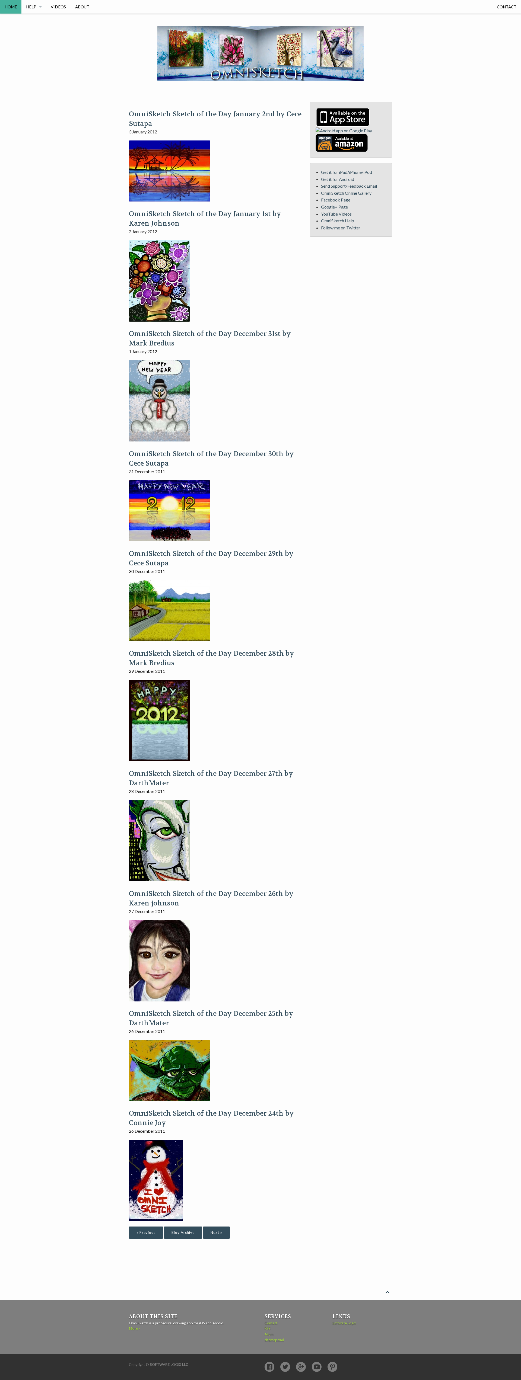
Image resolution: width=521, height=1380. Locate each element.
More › (134, 1328)
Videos (58, 6)
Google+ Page (334, 206)
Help (31, 6)
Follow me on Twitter (340, 227)
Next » (216, 1232)
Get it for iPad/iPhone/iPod (346, 172)
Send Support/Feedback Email (349, 185)
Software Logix (344, 1323)
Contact (506, 6)
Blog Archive (183, 1232)
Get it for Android (337, 179)
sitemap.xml (274, 1340)
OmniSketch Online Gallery (346, 193)
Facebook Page (335, 199)
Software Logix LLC (169, 1364)
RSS (268, 1328)
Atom (269, 1334)
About (82, 6)
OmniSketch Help (337, 220)
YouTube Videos (336, 213)
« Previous (145, 1232)
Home (11, 6)
